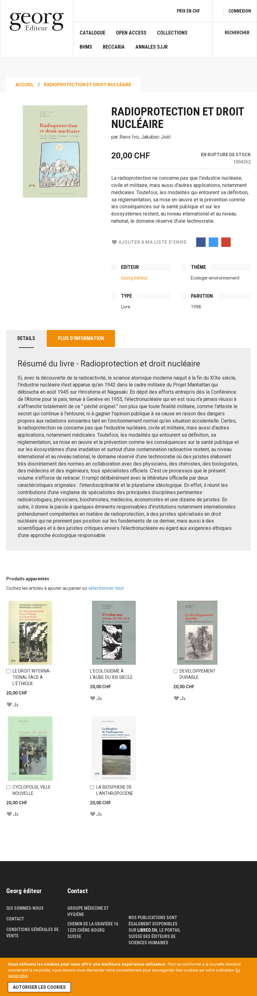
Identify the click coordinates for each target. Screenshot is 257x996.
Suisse (74, 936)
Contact (15, 918)
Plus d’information (81, 338)
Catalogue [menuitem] (92, 33)
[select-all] (106, 588)
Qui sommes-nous (25, 908)
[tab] (26, 339)
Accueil (24, 84)
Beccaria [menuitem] (114, 47)
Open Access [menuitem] (131, 33)
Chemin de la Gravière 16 (92, 923)
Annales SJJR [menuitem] (151, 47)
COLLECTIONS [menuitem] (172, 33)
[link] (239, 11)
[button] (9, 704)
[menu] (142, 44)
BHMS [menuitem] (86, 47)
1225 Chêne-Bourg (86, 930)
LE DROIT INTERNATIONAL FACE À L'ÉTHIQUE (32, 677)
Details (26, 338)
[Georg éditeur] (37, 22)
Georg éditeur (134, 277)
